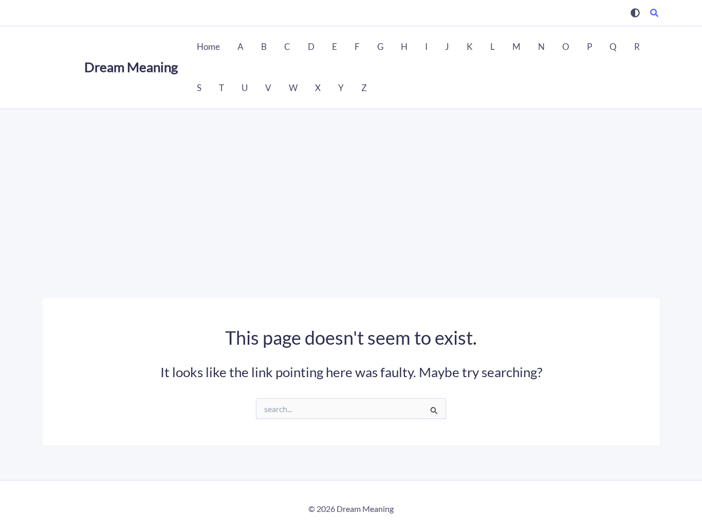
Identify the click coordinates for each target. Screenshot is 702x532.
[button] (654, 14)
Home (208, 46)
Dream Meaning (131, 67)
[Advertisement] (351, 186)
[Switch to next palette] (635, 12)
